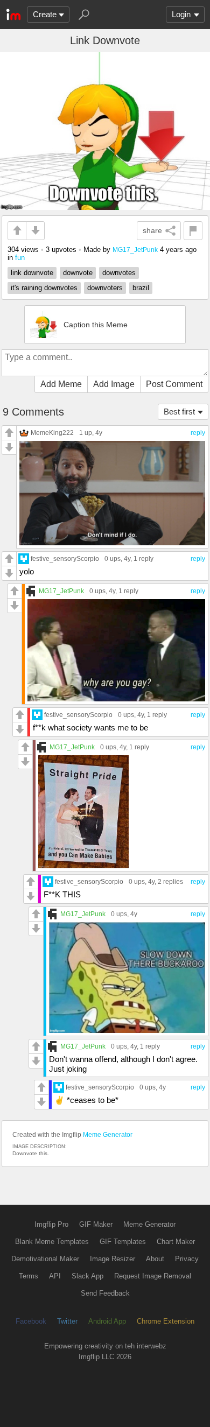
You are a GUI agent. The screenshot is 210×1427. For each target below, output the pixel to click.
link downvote (32, 273)
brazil (140, 288)
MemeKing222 (52, 432)
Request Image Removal (152, 1276)
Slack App (87, 1276)
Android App (107, 1321)
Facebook (31, 1321)
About (155, 1259)
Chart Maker (176, 1242)
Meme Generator (107, 1134)
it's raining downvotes (44, 288)
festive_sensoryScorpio (65, 558)
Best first (179, 411)
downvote (78, 273)
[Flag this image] (193, 230)
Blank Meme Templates (52, 1242)
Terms (28, 1276)
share (152, 230)
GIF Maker (96, 1224)
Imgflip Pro (51, 1224)
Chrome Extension (165, 1321)
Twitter (67, 1321)
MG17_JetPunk (135, 249)
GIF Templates (123, 1242)
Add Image (114, 384)
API (55, 1276)
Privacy (187, 1259)
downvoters (105, 288)
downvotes (119, 273)
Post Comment (174, 384)
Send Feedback (105, 1293)
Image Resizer (112, 1259)
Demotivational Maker (45, 1259)
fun (20, 258)
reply (198, 433)
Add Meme (61, 384)
